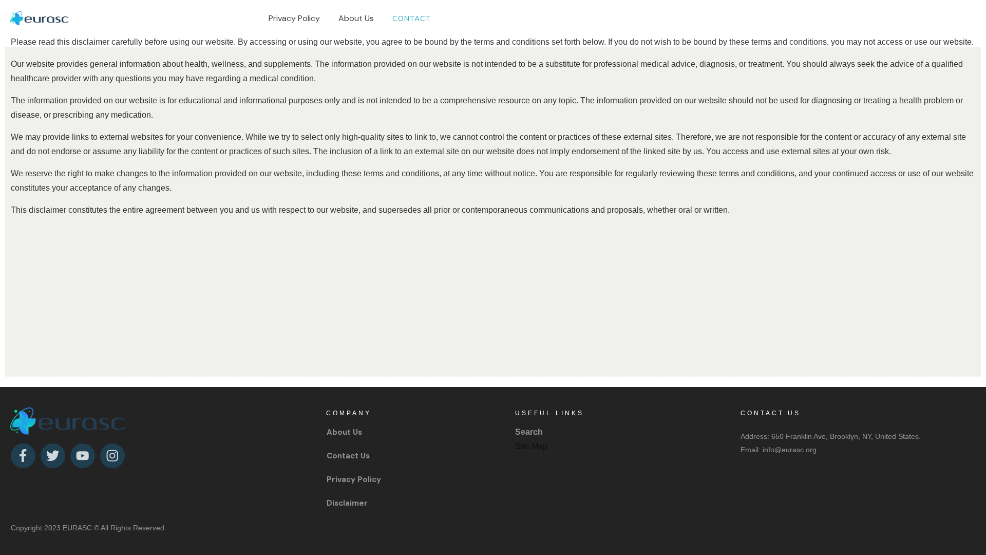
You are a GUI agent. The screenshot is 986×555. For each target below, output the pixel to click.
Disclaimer (347, 503)
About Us (344, 432)
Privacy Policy (354, 479)
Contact (342, 456)
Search (529, 432)
